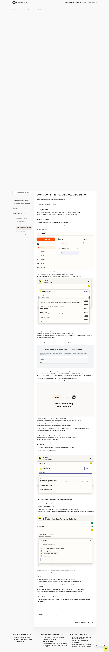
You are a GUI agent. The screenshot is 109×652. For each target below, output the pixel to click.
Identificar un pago (69, 2)
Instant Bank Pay (76, 599)
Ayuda (77, 2)
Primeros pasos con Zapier (50, 596)
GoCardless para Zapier (42, 9)
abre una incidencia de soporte (73, 591)
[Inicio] (19, 2)
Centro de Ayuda (16, 9)
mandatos (66, 599)
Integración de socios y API (28, 9)
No (92, 622)
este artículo (89, 375)
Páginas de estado (92, 2)
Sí (88, 622)
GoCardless (83, 2)
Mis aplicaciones (84, 428)
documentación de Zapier (59, 430)
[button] (22, 197)
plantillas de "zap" (76, 212)
